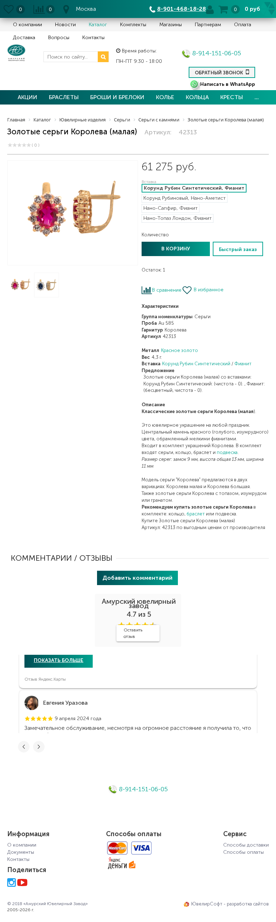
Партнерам (208, 25)
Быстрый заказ (238, 249)
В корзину (175, 249)
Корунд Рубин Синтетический (196, 363)
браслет (196, 513)
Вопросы (58, 37)
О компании (27, 25)
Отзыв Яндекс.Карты (45, 679)
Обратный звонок (219, 72)
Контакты (93, 37)
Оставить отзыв (133, 633)
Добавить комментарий (137, 577)
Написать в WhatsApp (227, 84)
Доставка (24, 37)
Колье (165, 97)
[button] (27, 719)
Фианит (243, 363)
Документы (20, 852)
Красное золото (179, 350)
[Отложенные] (9, 9)
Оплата (242, 25)
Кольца (197, 97)
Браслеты (64, 97)
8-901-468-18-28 (181, 8)
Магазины (170, 25)
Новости (65, 25)
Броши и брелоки (117, 97)
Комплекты (133, 25)
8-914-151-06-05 (215, 53)
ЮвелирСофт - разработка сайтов (230, 904)
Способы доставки (246, 845)
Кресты (231, 97)
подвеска (227, 452)
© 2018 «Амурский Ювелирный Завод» (47, 903)
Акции (27, 97)
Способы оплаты (243, 852)
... (256, 97)
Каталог (98, 25)
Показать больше (58, 660)
